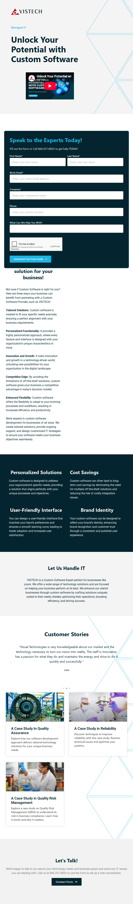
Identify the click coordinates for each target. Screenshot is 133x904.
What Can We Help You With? (26, 222)
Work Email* (16, 172)
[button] (11, 662)
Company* (15, 189)
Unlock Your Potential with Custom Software (44, 49)
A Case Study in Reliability (95, 728)
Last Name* (73, 156)
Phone (13, 206)
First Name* (16, 156)
